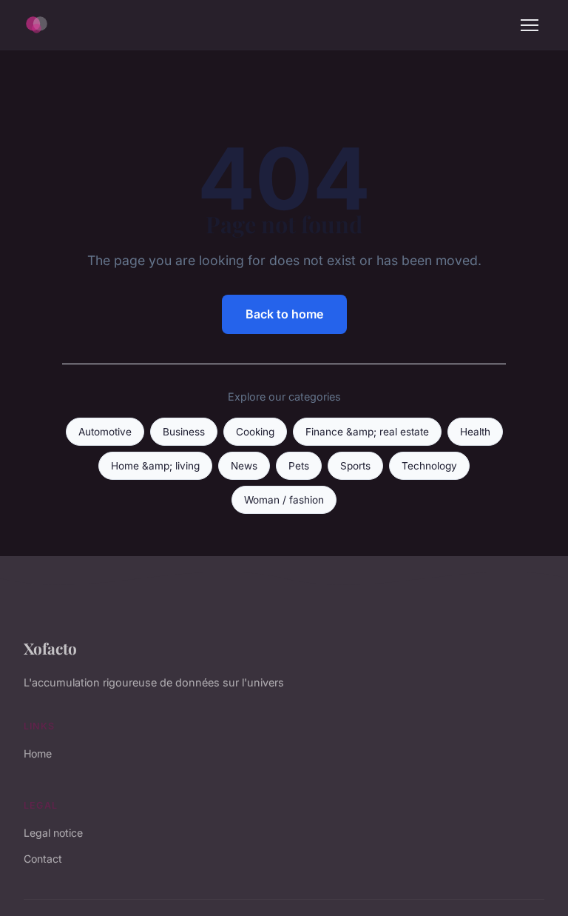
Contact (43, 858)
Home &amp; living (155, 466)
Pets (298, 466)
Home (38, 753)
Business (184, 432)
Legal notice (53, 832)
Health (475, 432)
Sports (355, 466)
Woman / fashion (284, 500)
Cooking (255, 432)
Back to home (284, 314)
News (244, 466)
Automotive (105, 432)
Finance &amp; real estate (367, 432)
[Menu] (529, 25)
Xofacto (50, 648)
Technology (429, 466)
